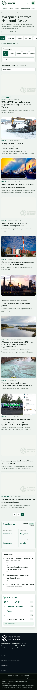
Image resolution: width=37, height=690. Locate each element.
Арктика (16, 8)
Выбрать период (9, 59)
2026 (12, 53)
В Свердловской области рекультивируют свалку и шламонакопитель (12, 145)
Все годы (5, 53)
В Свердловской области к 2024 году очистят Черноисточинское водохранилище (17, 344)
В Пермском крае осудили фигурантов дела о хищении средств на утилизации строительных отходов (20, 567)
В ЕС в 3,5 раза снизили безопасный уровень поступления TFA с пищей (20, 585)
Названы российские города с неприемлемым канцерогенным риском (15, 303)
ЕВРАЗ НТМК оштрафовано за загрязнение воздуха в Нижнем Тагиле (16, 104)
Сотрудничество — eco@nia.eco (10, 660)
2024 (18, 53)
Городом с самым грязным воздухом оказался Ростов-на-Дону (17, 263)
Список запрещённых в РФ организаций (18, 678)
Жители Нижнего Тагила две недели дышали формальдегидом (17, 185)
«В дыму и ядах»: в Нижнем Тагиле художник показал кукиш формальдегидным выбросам (16, 422)
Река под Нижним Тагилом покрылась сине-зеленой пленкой (16, 384)
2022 (32, 53)
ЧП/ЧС (20, 38)
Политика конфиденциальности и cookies (18, 675)
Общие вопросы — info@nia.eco (10, 658)
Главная (3, 12)
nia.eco (8, 683)
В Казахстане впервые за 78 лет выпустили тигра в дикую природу (19, 559)
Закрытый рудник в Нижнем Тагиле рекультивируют (17, 462)
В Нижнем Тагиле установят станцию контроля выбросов (18, 500)
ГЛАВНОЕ (11, 38)
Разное (3, 140)
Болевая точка (25, 8)
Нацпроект (5, 339)
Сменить (31, 523)
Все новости (11, 12)
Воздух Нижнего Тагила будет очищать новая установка (14, 224)
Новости (3, 670)
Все (2, 38)
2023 (25, 53)
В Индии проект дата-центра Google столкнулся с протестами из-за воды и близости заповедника (18, 576)
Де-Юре (28, 38)
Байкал (11, 8)
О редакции (4, 655)
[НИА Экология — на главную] (8, 3)
